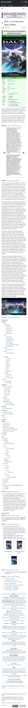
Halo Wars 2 (14, 660)
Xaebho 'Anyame (8, 404)
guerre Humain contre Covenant (15, 207)
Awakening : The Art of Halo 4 (12, 643)
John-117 (8, 377)
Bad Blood (19, 612)
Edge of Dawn (15, 619)
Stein (7, 368)
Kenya (6, 446)
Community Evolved (6, 675)
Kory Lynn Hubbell (11, 88)
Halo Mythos (10, 652)
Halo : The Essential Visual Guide (9, 651)
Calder (7, 369)
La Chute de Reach (13, 597)
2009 (15, 650)
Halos (15, 118)
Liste (25, 107)
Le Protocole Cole (14, 610)
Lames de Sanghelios (7, 386)
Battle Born (5, 620)
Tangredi (8, 364)
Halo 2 (14, 656)
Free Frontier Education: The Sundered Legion (16, 627)
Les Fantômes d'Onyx (19, 598)
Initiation (20, 636)
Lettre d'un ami (21, 670)
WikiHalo (18, 5)
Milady (10, 94)
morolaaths (11, 235)
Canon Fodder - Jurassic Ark (11, 589)
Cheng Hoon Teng (9, 461)
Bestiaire (15, 668)
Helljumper (15, 635)
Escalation (17, 639)
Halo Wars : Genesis (18, 632)
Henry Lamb (23, 184)
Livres (13, 594)
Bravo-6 (9, 457)
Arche (24, 117)
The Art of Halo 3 (13, 642)
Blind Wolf (16, 538)
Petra (9, 626)
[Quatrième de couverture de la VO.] (19, 545)
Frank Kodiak (5, 204)
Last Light (10, 613)
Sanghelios (5, 463)
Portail (8, 194)
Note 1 (20, 102)
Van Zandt (8, 358)
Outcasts (17, 602)
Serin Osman (9, 336)
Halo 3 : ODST (6, 658)
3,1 (7, 581)
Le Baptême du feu (21, 608)
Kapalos (8, 363)
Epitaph (21, 602)
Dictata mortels (14, 609)
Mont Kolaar (10, 472)
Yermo (6, 468)
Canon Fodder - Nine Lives (11, 580)
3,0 (6, 581)
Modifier (23, 107)
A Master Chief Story (6, 617)
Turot (7, 361)
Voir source (20, 107)
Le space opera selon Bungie (14, 676)
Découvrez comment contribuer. (14, 17)
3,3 (11, 581)
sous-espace (13, 224)
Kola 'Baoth (8, 244)
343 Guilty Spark (6, 413)
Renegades (11, 616)
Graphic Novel (10, 632)
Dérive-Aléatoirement (19, 199)
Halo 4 (9, 659)
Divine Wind (20, 613)
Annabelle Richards (22, 191)
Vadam (7, 470)
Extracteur (23, 215)
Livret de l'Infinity (5, 671)
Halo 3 (18, 656)
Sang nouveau (13, 612)
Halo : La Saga (23, 675)
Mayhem (20, 219)
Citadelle (10, 234)
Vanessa (5, 417)
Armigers (6, 252)
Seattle (6, 458)
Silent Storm (13, 617)
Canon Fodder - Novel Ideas (11, 586)
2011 (18, 650)
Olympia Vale (10, 121)
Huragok (13, 199)
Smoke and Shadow (20, 615)
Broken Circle (22, 600)
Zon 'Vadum (7, 393)
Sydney (7, 455)
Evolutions (12, 623)
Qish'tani (8, 467)
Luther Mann (16, 184)
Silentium (23, 605)
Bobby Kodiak (5, 277)
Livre (4, 687)
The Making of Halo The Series (19, 672)
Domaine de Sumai (12, 477)
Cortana (8, 346)
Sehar (6, 396)
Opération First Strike (8, 598)
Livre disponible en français (14, 686)
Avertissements (4, 705)
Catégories (4, 686)
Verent (4, 483)
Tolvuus (6, 465)
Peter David (10, 79)
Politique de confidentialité (6, 702)
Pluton (4, 486)
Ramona (6, 381)
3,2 (8, 581)
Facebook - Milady (9, 578)
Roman (22, 686)
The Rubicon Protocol (10, 602)
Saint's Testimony (20, 626)
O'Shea (7, 366)
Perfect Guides (21, 660)
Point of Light (16, 616)
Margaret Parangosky (10, 344)
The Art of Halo (6, 642)
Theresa (6, 382)
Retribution (15, 613)
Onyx (4, 488)
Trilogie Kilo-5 (4, 608)
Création (25, 5)
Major (4, 507)
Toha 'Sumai (7, 403)
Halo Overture (20, 671)
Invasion (16, 636)
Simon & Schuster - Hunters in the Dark (13, 585)
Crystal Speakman (10, 353)
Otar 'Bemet (7, 399)
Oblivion (18, 617)
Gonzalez (8, 360)
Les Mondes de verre (12, 608)
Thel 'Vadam (7, 196)
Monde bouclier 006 (7, 485)
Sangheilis (14, 117)
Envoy (20, 610)
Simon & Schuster (12, 93)
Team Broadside (9, 343)
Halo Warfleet (17, 652)
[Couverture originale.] (8, 545)
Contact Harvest (15, 600)
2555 (10, 115)
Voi (6, 450)
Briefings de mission (13, 671)
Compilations (14, 663)
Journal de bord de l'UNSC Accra (13, 670)
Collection (10, 5)
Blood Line (20, 635)
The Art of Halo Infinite (11, 644)
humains (7, 117)
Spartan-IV (12, 204)
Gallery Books (23, 532)
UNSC (11, 184)
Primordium (17, 605)
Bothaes (8, 475)
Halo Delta (5, 480)
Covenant (11, 636)
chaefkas (19, 235)
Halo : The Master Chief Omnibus (14, 664)
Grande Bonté (8, 443)
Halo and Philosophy (15, 675)
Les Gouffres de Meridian (19, 620)
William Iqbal (9, 333)
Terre (13, 194)
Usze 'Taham (7, 391)
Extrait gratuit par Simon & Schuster (10, 526)
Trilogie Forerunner (6, 605)
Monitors (17, 496)
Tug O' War (13, 626)
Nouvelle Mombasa (10, 448)
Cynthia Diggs (9, 330)
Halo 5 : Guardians (20, 121)
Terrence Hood (9, 349)
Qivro (6, 473)
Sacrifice (4, 627)
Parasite (21, 597)
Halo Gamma (6, 482)
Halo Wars (10, 538)
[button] (2, 8)
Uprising (10, 635)
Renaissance (14, 606)
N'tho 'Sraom (19, 196)
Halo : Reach (12, 658)
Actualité (3, 5)
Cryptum (12, 605)
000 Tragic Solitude (21, 257)
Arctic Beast (22, 538)
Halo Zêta (23, 182)
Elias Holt (8, 376)
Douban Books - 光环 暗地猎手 (12, 588)
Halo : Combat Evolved (7, 656)
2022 (21, 650)
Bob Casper (8, 331)
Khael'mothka (6, 478)
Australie (6, 453)
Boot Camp (7, 636)
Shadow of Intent (18, 601)
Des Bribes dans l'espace (7, 668)
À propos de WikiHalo (16, 702)
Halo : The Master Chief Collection (18, 659)
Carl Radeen (9, 341)
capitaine (16, 191)
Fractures (17, 623)
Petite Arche (5, 440)
